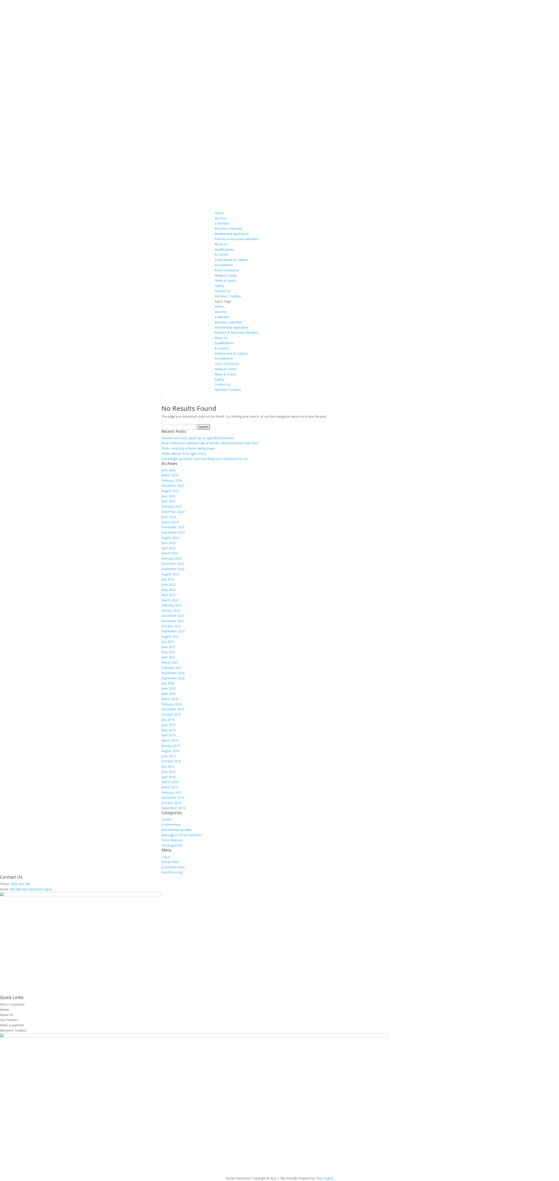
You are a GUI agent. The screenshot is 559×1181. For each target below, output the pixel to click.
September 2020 (173, 678)
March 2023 (170, 553)
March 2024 (170, 522)
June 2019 (169, 725)
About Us (221, 244)
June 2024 (169, 517)
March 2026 (170, 475)
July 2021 (168, 642)
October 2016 (171, 761)
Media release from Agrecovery (184, 453)
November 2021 (173, 621)
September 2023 (173, 532)
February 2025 (172, 506)
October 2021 (171, 626)
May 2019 (169, 730)
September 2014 (173, 808)
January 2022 (171, 610)
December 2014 (173, 798)
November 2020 (173, 673)
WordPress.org (172, 872)
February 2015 (172, 792)
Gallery (219, 286)
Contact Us (222, 291)
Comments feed (173, 867)
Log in (166, 857)
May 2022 (169, 590)
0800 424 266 (20, 884)
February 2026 (172, 480)
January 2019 (171, 746)
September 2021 (173, 631)
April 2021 (169, 657)
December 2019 (173, 709)
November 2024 (173, 512)
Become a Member (228, 228)
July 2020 (168, 683)
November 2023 (173, 527)
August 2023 (170, 538)
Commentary (171, 824)
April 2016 (169, 777)
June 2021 (169, 647)
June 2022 (169, 584)
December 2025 (173, 486)
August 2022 (170, 574)
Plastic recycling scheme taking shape (188, 448)
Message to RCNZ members (182, 835)
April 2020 (169, 694)
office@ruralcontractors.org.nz (30, 889)
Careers (167, 819)
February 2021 (172, 668)
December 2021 (173, 616)
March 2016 (170, 782)
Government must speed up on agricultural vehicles (198, 438)
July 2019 (168, 720)
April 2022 (169, 595)
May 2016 (169, 772)
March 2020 (170, 699)
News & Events (225, 280)
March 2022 (170, 600)
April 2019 (169, 735)
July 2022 (168, 579)
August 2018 (170, 751)
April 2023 (169, 548)
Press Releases (172, 840)
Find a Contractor (227, 270)
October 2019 (171, 714)
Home (219, 213)
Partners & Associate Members (237, 239)
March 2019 (170, 740)
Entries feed (170, 862)
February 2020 (172, 704)
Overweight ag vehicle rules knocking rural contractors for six (205, 459)
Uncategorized (172, 845)
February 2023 (172, 558)
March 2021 (170, 662)
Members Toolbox (228, 296)
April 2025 (169, 501)
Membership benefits (177, 830)
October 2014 (171, 803)
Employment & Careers (231, 260)
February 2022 (172, 605)
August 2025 (170, 491)
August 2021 (170, 636)
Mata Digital (324, 1178)
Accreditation (224, 265)
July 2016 (168, 766)
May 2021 (169, 652)
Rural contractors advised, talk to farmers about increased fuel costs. (210, 443)
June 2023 (169, 543)
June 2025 (169, 496)
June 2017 (169, 756)
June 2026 (169, 470)
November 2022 (173, 569)
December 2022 (173, 564)
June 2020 (169, 688)
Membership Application (232, 234)
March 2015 (170, 787)
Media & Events (226, 275)
